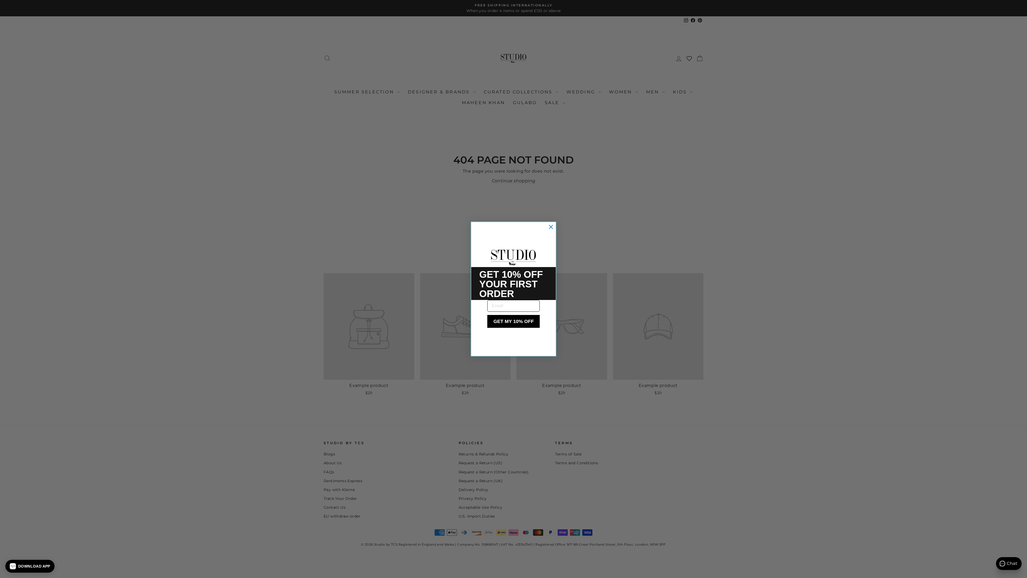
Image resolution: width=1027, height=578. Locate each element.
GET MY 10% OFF (513, 321)
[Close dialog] (551, 227)
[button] (30, 566)
